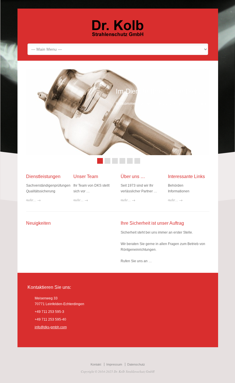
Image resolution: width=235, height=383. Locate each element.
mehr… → (33, 200)
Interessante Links (186, 176)
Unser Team (85, 176)
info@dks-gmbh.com (51, 327)
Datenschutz (136, 364)
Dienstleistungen (43, 176)
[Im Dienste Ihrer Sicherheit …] (117, 112)
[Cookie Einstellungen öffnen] (12, 376)
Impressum (114, 364)
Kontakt (96, 364)
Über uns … (133, 176)
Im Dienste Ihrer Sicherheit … (160, 91)
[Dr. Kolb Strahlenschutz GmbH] (118, 35)
